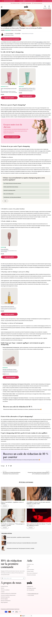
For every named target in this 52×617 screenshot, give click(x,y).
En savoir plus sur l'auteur (9, 35)
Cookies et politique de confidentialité (8, 593)
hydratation (17, 167)
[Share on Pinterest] (8, 465)
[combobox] (26, 615)
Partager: (3, 465)
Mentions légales (4, 598)
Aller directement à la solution (11, 39)
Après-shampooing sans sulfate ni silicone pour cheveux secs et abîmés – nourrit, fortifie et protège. (9, 92)
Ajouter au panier (9, 97)
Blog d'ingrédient (4, 602)
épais (41, 151)
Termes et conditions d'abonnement (8, 595)
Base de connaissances (5, 600)
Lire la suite (5, 505)
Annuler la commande (31, 575)
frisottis (47, 63)
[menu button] (7, 6)
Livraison (2, 591)
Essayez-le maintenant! (11, 137)
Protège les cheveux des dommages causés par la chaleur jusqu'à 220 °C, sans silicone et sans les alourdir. (8, 308)
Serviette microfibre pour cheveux (9, 369)
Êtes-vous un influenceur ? (32, 573)
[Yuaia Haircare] (26, 7)
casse (37, 211)
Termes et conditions (5, 590)
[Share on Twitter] (11, 465)
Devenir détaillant (30, 569)
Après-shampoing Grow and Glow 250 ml (27, 88)
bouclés (3, 116)
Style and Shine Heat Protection (7, 306)
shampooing (38, 55)
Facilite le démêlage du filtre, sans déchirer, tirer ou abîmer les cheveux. (9, 251)
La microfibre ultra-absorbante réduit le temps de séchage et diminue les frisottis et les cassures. (10, 371)
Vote (5, 200)
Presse (28, 566)
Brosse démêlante (4, 249)
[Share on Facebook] (6, 465)
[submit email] (23, 578)
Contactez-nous (30, 564)
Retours (2, 588)
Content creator (30, 571)
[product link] (9, 76)
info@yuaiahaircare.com (33, 593)
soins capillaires (39, 42)
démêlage (12, 227)
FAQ (28, 567)
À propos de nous (4, 586)
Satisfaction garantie (5, 597)
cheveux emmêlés (6, 265)
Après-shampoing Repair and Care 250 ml (8, 89)
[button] (8, 30)
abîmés (5, 424)
